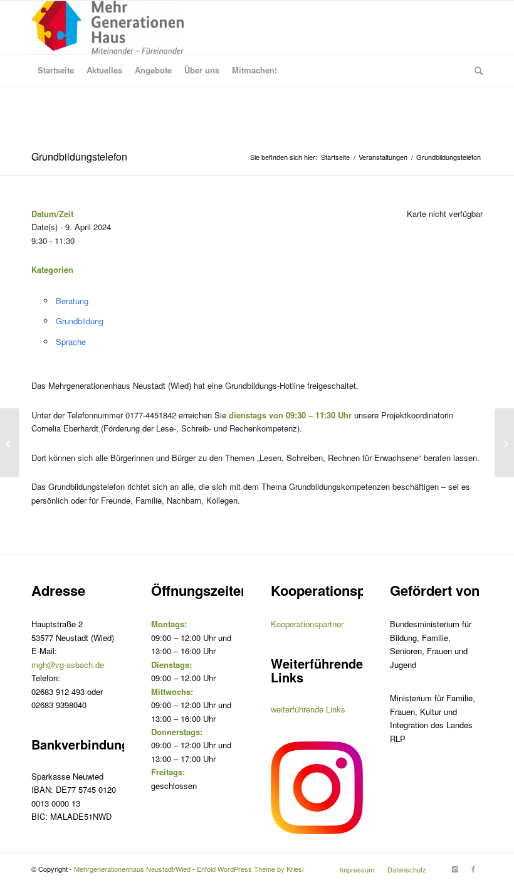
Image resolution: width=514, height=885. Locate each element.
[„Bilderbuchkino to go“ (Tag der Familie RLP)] (9, 442)
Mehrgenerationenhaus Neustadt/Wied (132, 869)
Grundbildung (79, 321)
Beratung (72, 301)
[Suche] (475, 70)
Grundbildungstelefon (79, 156)
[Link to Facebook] (473, 868)
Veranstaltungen (383, 157)
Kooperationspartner (307, 624)
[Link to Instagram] (454, 868)
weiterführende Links (308, 709)
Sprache (71, 341)
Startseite (335, 157)
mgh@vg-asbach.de (67, 664)
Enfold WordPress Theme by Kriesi (250, 869)
